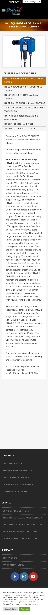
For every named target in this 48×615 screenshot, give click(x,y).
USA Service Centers (16, 511)
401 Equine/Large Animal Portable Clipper (23, 89)
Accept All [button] (25, 609)
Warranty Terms (13, 565)
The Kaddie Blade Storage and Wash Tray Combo (24, 109)
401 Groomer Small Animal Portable (24, 103)
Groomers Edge (13, 463)
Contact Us (10, 558)
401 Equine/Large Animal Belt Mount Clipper (24, 80)
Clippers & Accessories (18, 484)
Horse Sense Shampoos (18, 470)
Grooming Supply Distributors (23, 524)
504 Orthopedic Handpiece (18, 124)
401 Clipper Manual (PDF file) (23, 373)
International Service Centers (23, 517)
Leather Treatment (15, 491)
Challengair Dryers (16, 477)
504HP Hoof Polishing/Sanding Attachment (21, 118)
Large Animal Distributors (20, 538)
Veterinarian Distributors (20, 531)
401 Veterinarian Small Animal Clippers (21, 97)
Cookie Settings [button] (11, 609)
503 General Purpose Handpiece (21, 129)
